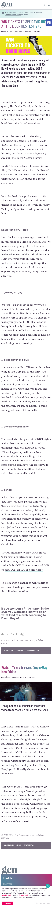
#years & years (29, 845)
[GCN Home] (6, 4)
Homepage (7, 884)
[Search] (43, 4)
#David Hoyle (20, 650)
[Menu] (49, 4)
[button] (49, 22)
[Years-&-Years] (26, 691)
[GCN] (9, 873)
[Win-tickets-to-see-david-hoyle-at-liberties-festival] (26, 45)
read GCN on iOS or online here (24, 570)
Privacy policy (24, 895)
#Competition (8, 650)
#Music (18, 845)
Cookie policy (7, 895)
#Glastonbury (9, 845)
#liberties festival (33, 650)
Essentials (7, 878)
